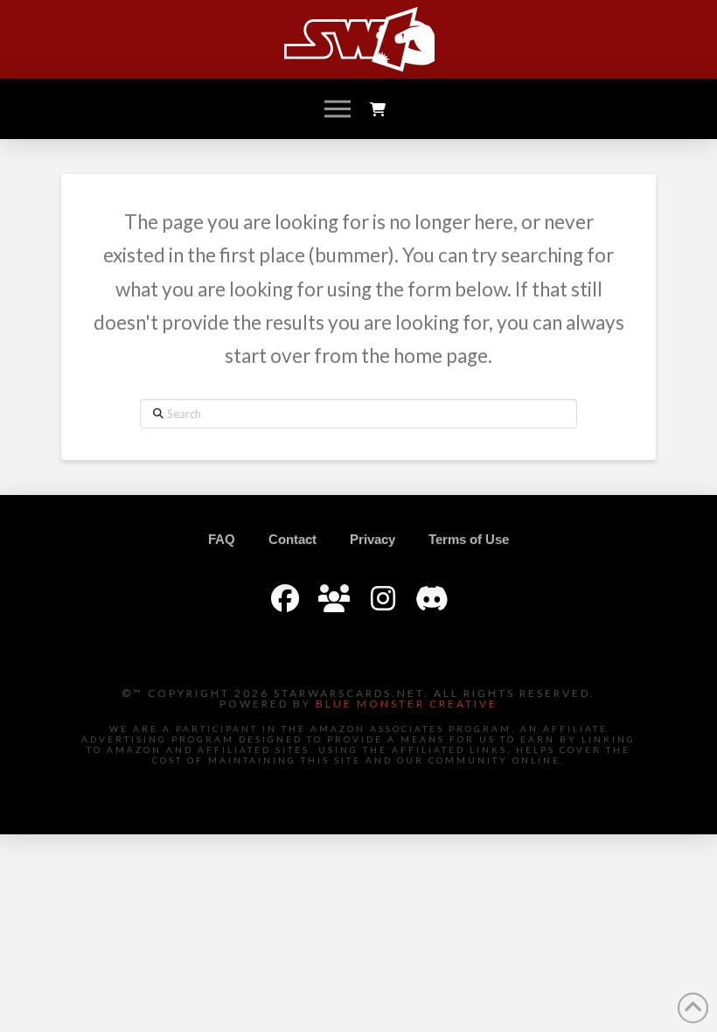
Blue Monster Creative (407, 703)
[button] (337, 109)
